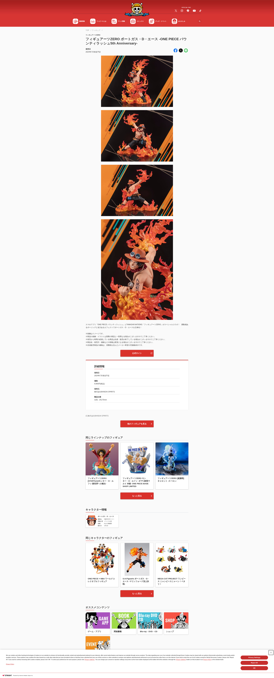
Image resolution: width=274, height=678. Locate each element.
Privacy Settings (254, 657)
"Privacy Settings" (90, 659)
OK (254, 668)
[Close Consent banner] (271, 652)
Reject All (254, 663)
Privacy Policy (207, 659)
